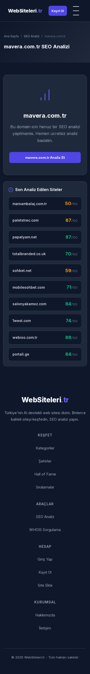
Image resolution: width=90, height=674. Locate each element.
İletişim (45, 628)
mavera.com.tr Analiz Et (45, 157)
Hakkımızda (45, 615)
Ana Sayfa (11, 36)
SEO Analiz (32, 36)
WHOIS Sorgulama (45, 529)
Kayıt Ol (58, 11)
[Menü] (76, 11)
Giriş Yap (45, 559)
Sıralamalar (45, 487)
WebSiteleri (25, 11)
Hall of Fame (45, 474)
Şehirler (45, 461)
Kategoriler (45, 448)
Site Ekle (45, 585)
